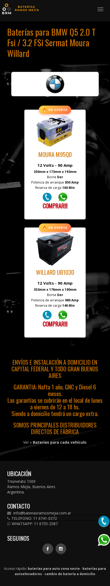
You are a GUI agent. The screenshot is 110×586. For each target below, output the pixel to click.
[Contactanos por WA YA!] (62, 196)
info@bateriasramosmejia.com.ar (41, 513)
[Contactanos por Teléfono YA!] (47, 196)
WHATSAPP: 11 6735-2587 (35, 524)
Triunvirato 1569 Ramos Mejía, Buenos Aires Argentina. (31, 486)
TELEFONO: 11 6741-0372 (34, 518)
